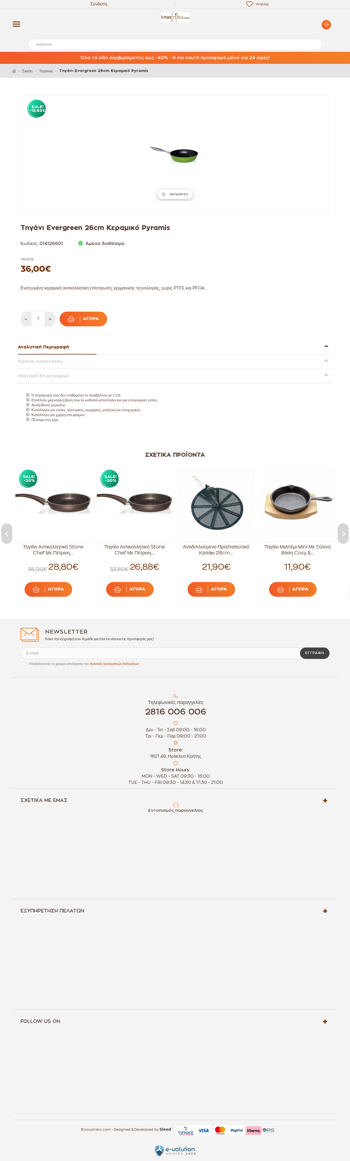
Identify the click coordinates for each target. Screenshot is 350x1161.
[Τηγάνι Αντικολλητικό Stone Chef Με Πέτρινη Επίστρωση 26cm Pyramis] (53, 503)
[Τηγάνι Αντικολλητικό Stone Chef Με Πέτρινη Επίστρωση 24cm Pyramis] (134, 503)
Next (343, 533)
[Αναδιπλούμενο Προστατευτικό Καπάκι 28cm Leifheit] (216, 503)
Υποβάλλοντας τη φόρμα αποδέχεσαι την (84, 663)
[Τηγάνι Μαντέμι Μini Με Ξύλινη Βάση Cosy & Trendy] (297, 503)
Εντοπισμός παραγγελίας (175, 810)
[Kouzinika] (175, 17)
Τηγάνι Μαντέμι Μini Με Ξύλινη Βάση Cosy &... (297, 549)
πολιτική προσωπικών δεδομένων (114, 663)
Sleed (165, 1130)
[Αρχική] (14, 70)
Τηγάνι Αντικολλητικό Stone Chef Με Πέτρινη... (53, 549)
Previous (6, 533)
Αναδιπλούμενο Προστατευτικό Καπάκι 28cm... (216, 549)
